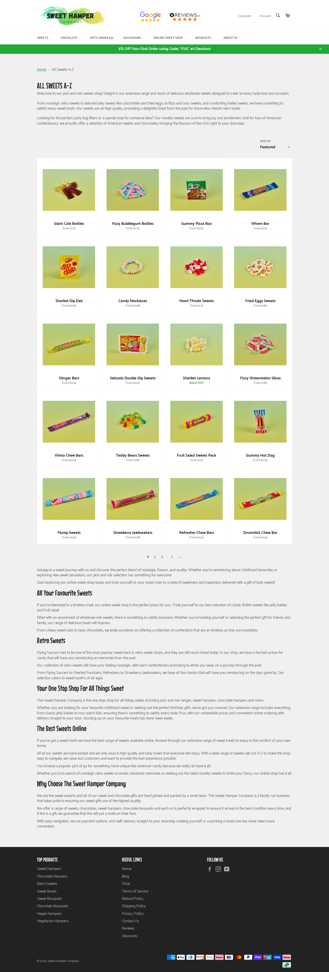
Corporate (244, 16)
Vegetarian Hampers (52, 921)
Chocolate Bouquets (52, 906)
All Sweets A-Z (63, 70)
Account (265, 16)
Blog (125, 876)
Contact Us (130, 921)
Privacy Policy (133, 914)
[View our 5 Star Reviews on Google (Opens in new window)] (152, 17)
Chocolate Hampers (52, 876)
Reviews (128, 928)
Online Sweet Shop (168, 38)
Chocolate (69, 38)
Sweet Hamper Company (63, 961)
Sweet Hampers (49, 869)
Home (41, 70)
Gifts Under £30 (101, 38)
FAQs (126, 884)
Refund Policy (132, 899)
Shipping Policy (134, 906)
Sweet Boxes (46, 891)
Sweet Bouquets (49, 899)
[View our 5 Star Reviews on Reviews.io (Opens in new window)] (186, 17)
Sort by (265, 141)
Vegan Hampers (49, 914)
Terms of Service (135, 891)
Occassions (132, 38)
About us (230, 38)
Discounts (129, 936)
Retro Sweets (47, 884)
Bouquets (203, 38)
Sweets (43, 38)
